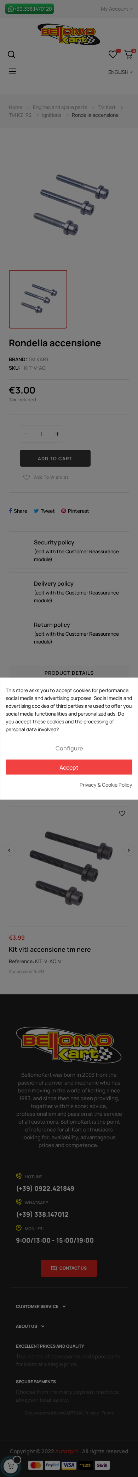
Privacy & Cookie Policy (106, 784)
